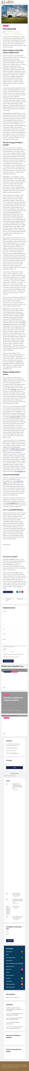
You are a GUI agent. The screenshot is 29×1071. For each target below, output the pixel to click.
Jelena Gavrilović (8, 733)
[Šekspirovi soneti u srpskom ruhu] (9, 715)
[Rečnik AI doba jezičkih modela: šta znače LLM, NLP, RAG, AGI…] (9, 837)
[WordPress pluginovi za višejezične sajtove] (14, 702)
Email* (7, 934)
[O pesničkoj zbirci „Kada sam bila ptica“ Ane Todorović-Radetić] (14, 670)
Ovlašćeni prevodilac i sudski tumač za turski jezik (18, 901)
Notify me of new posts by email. (11, 656)
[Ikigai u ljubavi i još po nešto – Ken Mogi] (9, 918)
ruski (22, 481)
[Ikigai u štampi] (9, 910)
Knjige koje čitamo (7, 671)
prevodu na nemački (15, 416)
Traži (14, 767)
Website (4, 639)
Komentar (5, 611)
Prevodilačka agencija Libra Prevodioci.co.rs (14, 1064)
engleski (18, 481)
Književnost (6, 25)
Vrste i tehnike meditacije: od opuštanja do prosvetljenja (14, 1009)
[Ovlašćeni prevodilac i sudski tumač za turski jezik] (9, 900)
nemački (5, 483)
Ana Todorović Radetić (9, 31)
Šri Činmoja (13, 389)
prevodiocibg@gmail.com (20, 471)
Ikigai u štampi (16, 906)
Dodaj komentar (7, 33)
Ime (4, 628)
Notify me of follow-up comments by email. (13, 654)
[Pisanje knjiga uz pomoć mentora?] (9, 895)
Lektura (6, 510)
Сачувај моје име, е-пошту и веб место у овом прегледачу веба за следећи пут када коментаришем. (14, 646)
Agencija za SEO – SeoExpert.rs (12, 997)
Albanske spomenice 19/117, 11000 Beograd (9, 1067)
